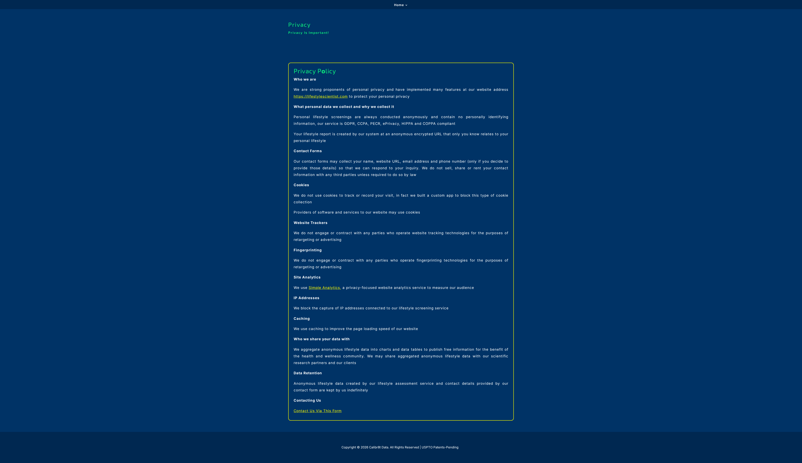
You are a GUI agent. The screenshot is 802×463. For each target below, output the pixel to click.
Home (399, 5)
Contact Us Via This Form (318, 411)
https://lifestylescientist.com (321, 96)
